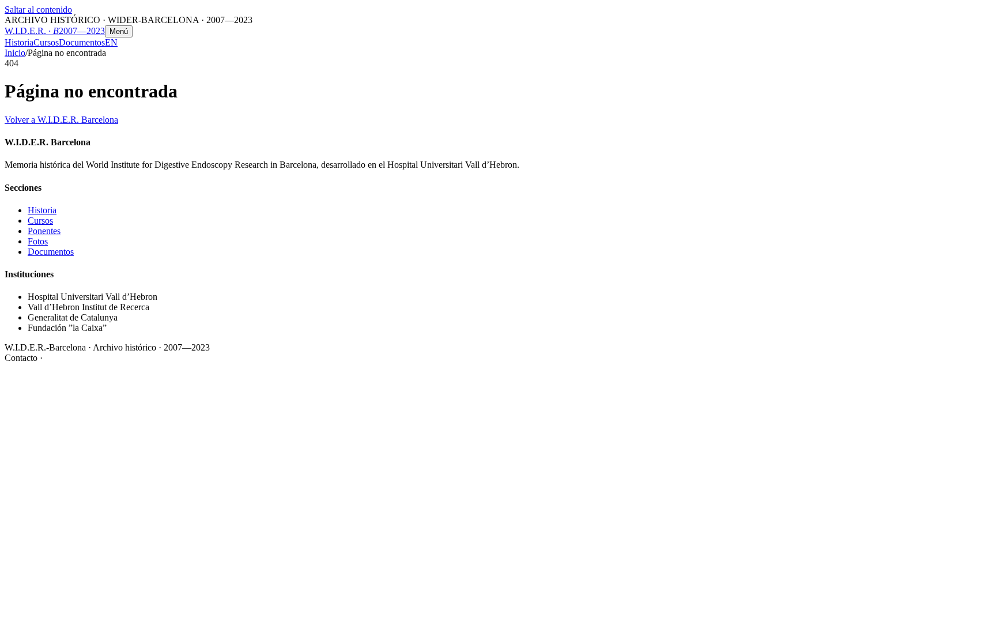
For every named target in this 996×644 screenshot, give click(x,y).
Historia (19, 42)
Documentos (82, 42)
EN (111, 42)
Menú (119, 31)
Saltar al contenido (38, 9)
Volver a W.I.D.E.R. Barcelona (61, 120)
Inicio (15, 53)
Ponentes (44, 231)
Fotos (38, 241)
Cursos (46, 42)
